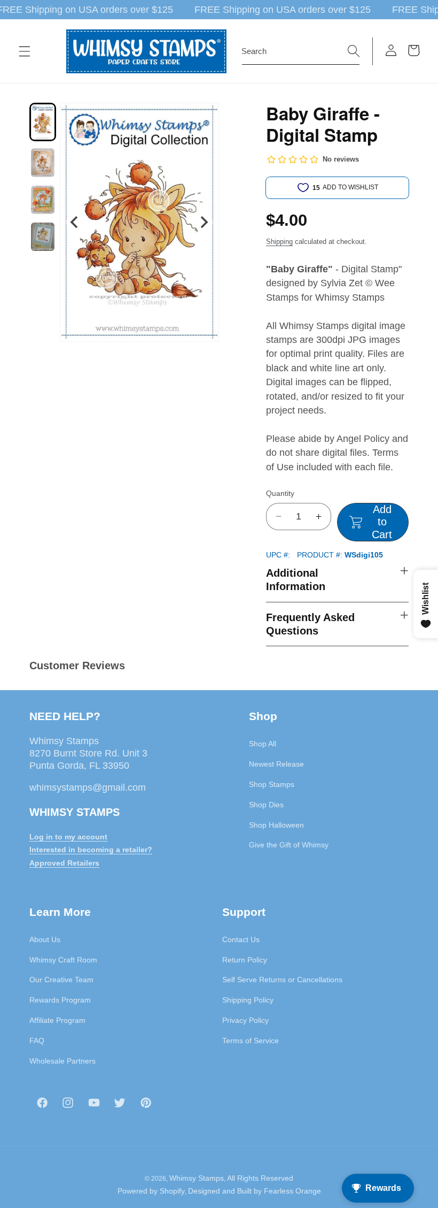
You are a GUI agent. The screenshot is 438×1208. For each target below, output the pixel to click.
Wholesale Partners (62, 1061)
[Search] (353, 51)
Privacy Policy (245, 1020)
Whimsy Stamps (196, 1178)
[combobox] (300, 51)
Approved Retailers (64, 863)
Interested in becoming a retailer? (90, 849)
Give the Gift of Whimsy (288, 844)
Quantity (280, 493)
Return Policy (244, 959)
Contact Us (241, 939)
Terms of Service (250, 1040)
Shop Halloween (276, 825)
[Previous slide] (75, 222)
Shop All (262, 743)
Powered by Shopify (151, 1191)
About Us (44, 939)
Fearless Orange (292, 1191)
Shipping (279, 242)
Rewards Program (60, 1000)
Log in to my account (68, 836)
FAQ (36, 1040)
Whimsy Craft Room (63, 959)
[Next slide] (204, 222)
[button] (24, 51)
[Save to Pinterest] (204, 117)
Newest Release (276, 764)
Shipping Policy (247, 1000)
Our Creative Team (61, 979)
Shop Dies (266, 804)
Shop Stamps (271, 784)
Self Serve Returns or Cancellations (282, 979)
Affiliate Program (57, 1020)
